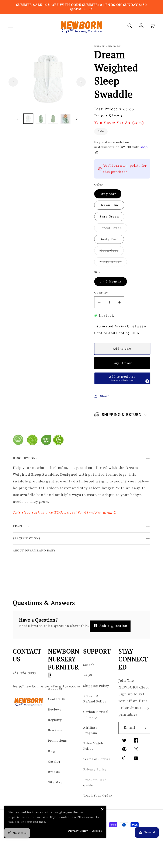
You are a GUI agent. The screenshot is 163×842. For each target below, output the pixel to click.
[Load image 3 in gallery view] (53, 118)
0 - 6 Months (111, 281)
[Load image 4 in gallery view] (65, 118)
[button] (10, 26)
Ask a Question (112, 625)
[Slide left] (13, 82)
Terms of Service (97, 759)
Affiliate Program (90, 730)
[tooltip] (147, 381)
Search (88, 665)
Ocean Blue (109, 205)
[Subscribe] (144, 728)
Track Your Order (97, 796)
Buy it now (122, 363)
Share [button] (105, 396)
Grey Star (108, 194)
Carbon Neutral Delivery (95, 714)
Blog (51, 751)
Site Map (55, 782)
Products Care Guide (94, 782)
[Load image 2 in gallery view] (40, 118)
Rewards (55, 730)
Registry (55, 720)
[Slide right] (81, 82)
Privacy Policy (95, 769)
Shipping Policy (96, 686)
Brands (54, 772)
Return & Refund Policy (94, 699)
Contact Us (57, 699)
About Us (55, 688)
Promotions (57, 740)
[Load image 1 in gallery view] (28, 118)
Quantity (101, 293)
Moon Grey (112, 251)
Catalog (54, 761)
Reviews (54, 709)
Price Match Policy (93, 746)
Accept (97, 830)
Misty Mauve (113, 262)
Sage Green (109, 216)
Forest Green (113, 229)
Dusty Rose (109, 239)
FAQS (87, 675)
